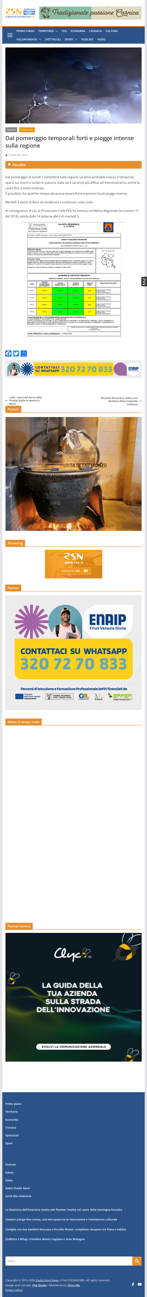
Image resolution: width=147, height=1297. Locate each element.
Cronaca (95, 31)
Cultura (112, 31)
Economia (78, 31)
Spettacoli (53, 39)
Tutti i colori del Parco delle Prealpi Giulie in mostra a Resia (25, 400)
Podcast (87, 39)
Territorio (46, 31)
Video (101, 39)
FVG (64, 31)
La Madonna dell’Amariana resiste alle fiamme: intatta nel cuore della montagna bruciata (63, 1209)
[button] (56, 31)
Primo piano (25, 31)
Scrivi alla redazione (18, 1196)
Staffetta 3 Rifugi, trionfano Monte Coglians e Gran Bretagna (45, 1239)
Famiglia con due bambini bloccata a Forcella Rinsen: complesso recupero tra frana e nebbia (65, 1229)
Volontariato (26, 39)
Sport (69, 39)
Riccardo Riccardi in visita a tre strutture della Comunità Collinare (119, 401)
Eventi (9, 1172)
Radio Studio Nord (17, 1188)
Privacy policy (14, 1290)
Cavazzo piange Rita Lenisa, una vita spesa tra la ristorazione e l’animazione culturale (61, 1219)
